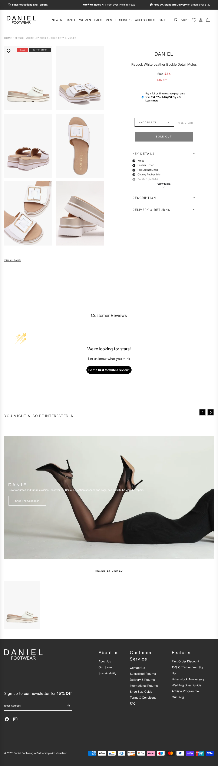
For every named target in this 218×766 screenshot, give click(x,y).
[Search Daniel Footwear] (177, 20)
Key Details (143, 153)
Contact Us (137, 667)
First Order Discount (185, 661)
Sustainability (107, 673)
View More (164, 183)
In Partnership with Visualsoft (50, 753)
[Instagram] (15, 719)
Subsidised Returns (143, 673)
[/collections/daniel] (109, 497)
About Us (105, 661)
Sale (162, 20)
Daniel (71, 20)
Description (144, 197)
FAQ (133, 703)
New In (57, 20)
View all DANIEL (12, 260)
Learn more (151, 100)
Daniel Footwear (23, 753)
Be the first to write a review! (109, 370)
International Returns (144, 685)
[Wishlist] (194, 19)
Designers (123, 20)
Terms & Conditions (143, 697)
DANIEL (164, 54)
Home (8, 38)
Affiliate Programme (185, 691)
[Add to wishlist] (8, 51)
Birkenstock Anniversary (188, 679)
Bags (98, 20)
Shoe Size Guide (141, 691)
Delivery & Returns (151, 209)
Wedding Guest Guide (186, 685)
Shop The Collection (27, 500)
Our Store (105, 667)
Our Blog (178, 697)
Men (109, 20)
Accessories (145, 20)
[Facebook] (6, 719)
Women (85, 20)
